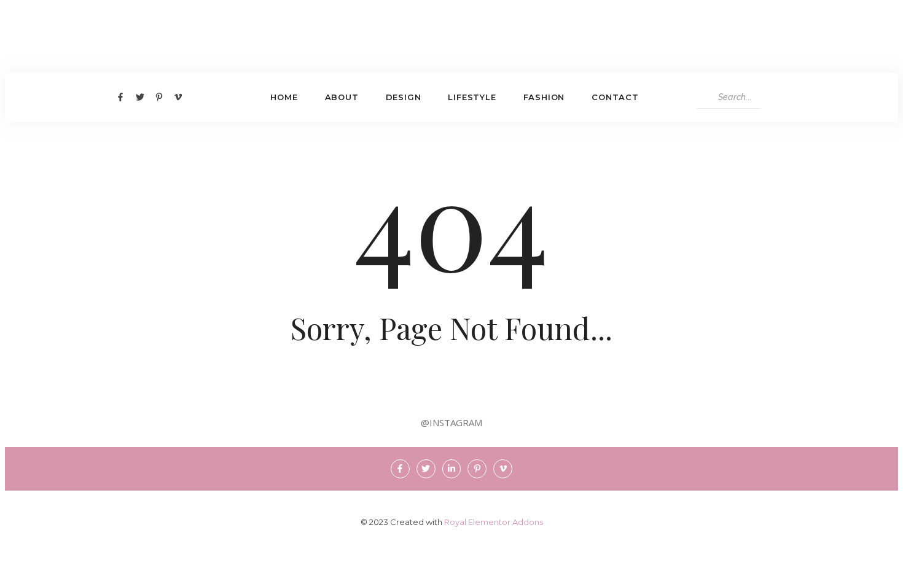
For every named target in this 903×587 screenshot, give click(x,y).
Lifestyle (472, 97)
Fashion (544, 97)
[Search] (772, 97)
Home (283, 97)
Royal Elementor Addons (493, 522)
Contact (615, 97)
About (342, 97)
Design (403, 97)
